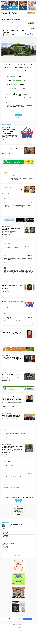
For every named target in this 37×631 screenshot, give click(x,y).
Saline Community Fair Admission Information (9, 131)
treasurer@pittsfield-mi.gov (17, 77)
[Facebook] (25, 34)
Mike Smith (9, 242)
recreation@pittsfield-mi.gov (17, 87)
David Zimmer (9, 428)
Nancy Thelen (4, 139)
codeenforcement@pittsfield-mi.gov (19, 81)
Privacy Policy (21, 630)
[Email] (33, 34)
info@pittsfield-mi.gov (15, 73)
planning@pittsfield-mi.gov (20, 85)
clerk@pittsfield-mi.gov (15, 76)
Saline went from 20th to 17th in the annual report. (10, 418)
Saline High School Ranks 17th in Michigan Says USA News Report (11, 416)
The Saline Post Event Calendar (7, 521)
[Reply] (5, 119)
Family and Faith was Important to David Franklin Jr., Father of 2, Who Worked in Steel (11, 334)
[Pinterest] (30, 34)
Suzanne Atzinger (10, 202)
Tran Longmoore (7, 34)
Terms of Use (16, 630)
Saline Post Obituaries (5, 406)
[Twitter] (28, 34)
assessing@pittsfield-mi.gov (14, 79)
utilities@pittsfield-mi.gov (14, 89)
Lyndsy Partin (9, 460)
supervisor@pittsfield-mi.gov (17, 75)
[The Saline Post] (9, 12)
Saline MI (3, 28)
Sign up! (18, 499)
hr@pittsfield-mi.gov (16, 84)
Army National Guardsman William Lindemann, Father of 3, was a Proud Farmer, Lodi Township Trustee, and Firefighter (11, 398)
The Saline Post (12, 406)
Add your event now (18, 555)
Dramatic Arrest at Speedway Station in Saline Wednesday (12, 447)
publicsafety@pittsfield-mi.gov (16, 88)
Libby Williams (9, 267)
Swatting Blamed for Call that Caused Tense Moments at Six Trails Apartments (12, 287)
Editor (12, 34)
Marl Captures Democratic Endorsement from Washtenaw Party (12, 188)
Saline (3, 127)
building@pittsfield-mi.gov (17, 80)
